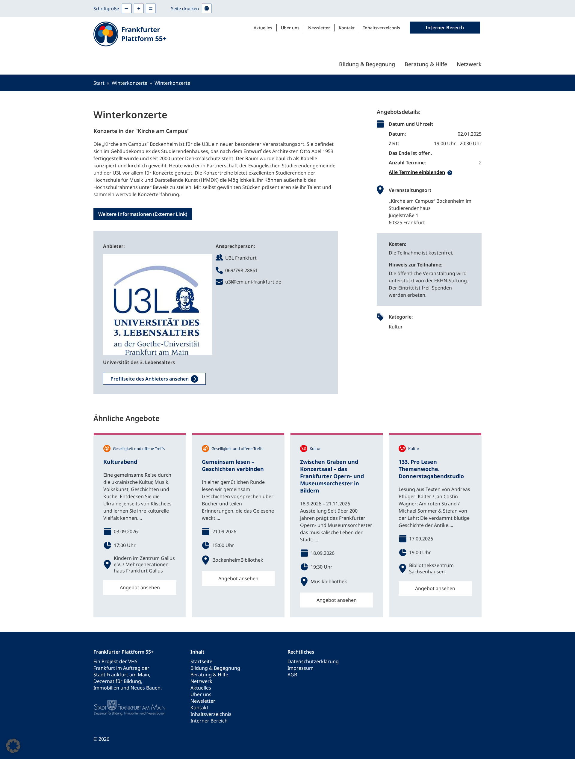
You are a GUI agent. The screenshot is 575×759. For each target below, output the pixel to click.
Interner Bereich (209, 720)
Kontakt (347, 28)
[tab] (435, 172)
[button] (13, 746)
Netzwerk (469, 64)
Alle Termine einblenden (417, 172)
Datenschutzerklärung (313, 661)
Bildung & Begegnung (367, 64)
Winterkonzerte (129, 83)
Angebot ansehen (140, 587)
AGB (292, 674)
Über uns (290, 28)
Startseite (201, 661)
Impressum (301, 668)
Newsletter (319, 28)
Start (99, 83)
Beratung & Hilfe (426, 64)
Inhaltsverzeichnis (381, 28)
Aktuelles (263, 28)
